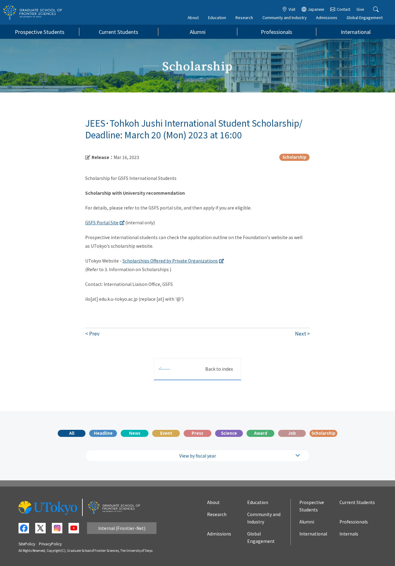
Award (260, 433)
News (134, 433)
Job (292, 433)
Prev (94, 333)
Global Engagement (365, 17)
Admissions (326, 17)
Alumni (198, 31)
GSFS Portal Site (101, 222)
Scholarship (323, 433)
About (193, 17)
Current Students (118, 31)
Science (229, 433)
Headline (103, 433)
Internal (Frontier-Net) (121, 528)
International (356, 31)
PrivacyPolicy (50, 543)
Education (217, 17)
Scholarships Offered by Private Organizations (170, 261)
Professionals (276, 31)
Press (197, 433)
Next (300, 333)
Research (244, 17)
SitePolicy (27, 543)
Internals (348, 534)
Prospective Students (39, 31)
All (71, 433)
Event (166, 433)
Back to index (219, 369)
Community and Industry (284, 17)
